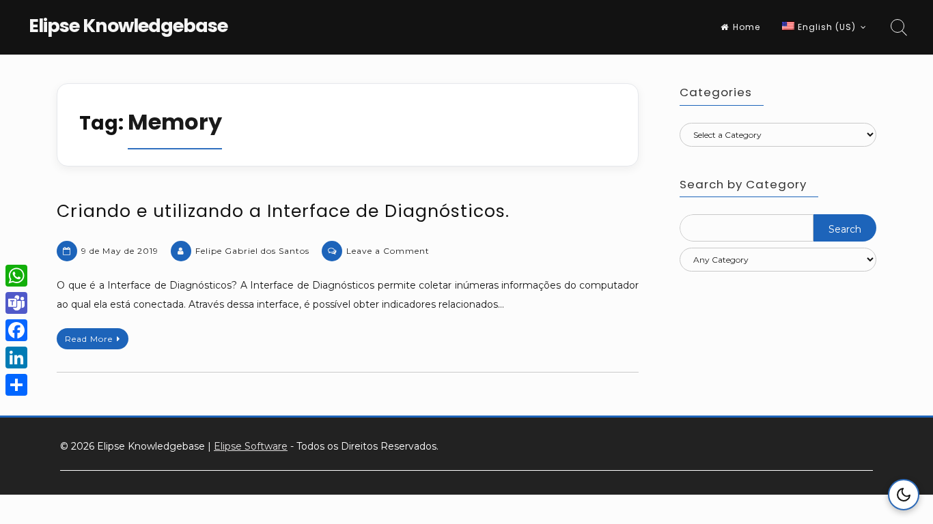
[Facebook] (16, 330)
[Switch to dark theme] (903, 494)
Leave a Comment (388, 251)
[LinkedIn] (16, 357)
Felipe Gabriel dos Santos (252, 251)
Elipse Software (251, 446)
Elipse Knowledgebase (128, 25)
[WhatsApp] (16, 275)
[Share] (16, 384)
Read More (89, 339)
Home (746, 27)
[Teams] (16, 303)
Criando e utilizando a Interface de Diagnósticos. (283, 211)
